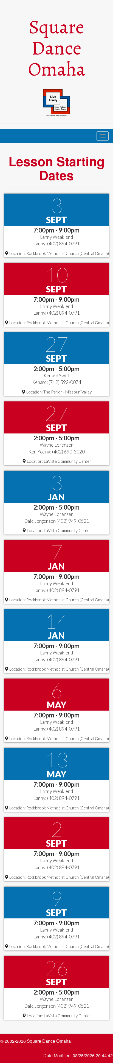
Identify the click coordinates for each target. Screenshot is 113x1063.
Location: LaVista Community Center (58, 461)
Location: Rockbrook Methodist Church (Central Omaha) (59, 253)
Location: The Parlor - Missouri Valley (59, 392)
